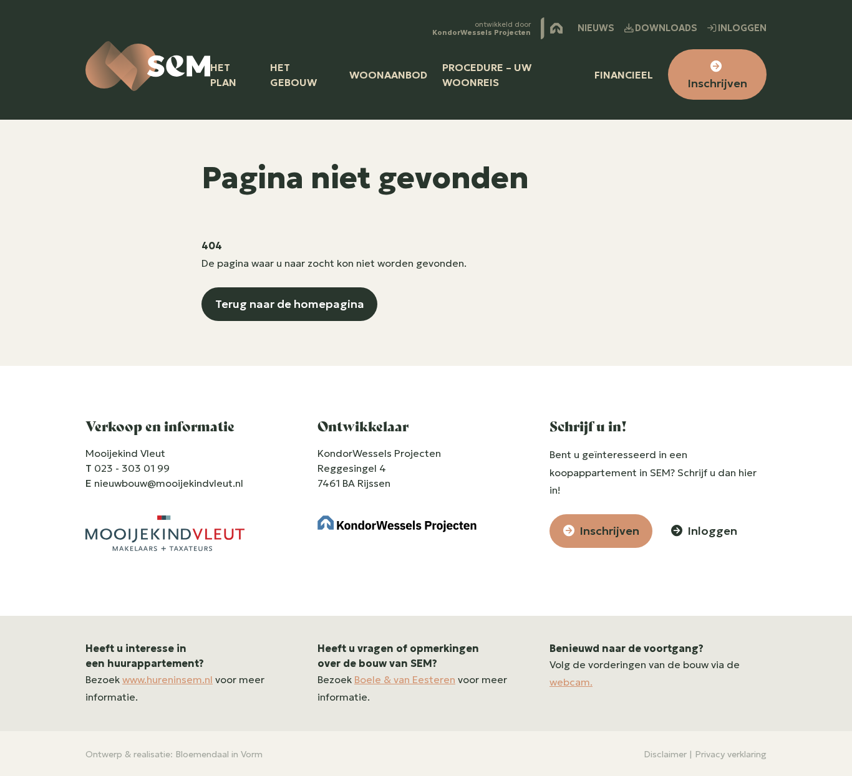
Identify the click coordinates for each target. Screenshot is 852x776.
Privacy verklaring (731, 754)
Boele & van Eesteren (404, 679)
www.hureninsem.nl (167, 679)
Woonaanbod (388, 75)
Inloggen (741, 28)
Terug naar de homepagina (289, 304)
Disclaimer (665, 754)
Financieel (623, 75)
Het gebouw (293, 75)
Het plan (223, 75)
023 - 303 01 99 (132, 468)
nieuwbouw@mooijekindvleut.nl (168, 483)
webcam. (571, 682)
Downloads (665, 28)
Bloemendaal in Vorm (219, 754)
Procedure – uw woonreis (486, 75)
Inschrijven (717, 83)
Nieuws (596, 28)
